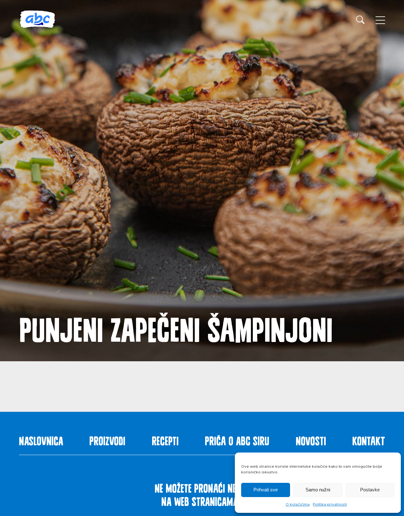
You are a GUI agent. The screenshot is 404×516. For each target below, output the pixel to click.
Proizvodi (107, 439)
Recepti (165, 439)
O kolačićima (298, 504)
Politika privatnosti (330, 504)
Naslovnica (41, 439)
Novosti (311, 439)
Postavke (370, 489)
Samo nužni (318, 489)
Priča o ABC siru (237, 439)
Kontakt (368, 439)
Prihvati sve (265, 489)
